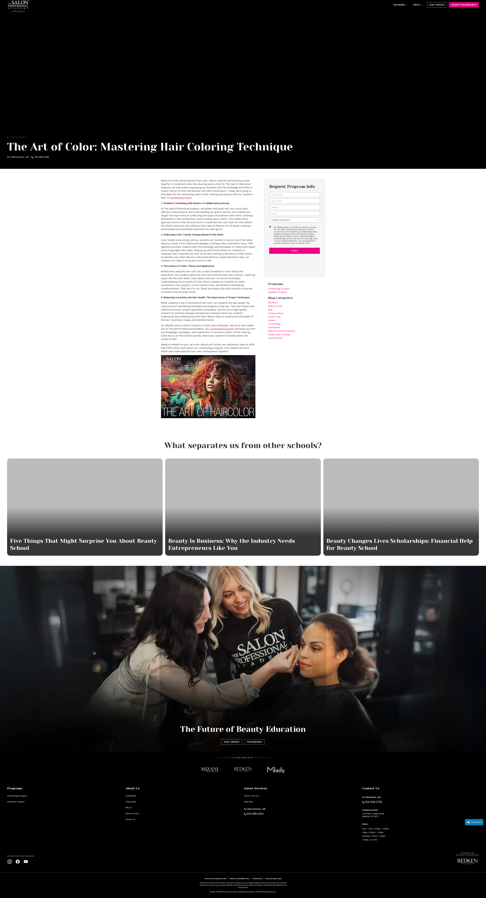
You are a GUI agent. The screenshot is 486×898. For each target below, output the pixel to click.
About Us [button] (133, 788)
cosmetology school (181, 197)
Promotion (476, 822)
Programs (399, 4)
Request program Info (464, 4)
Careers (272, 320)
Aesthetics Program (277, 292)
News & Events (17, 137)
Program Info (254, 741)
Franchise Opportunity (273, 878)
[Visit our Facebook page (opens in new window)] (17, 861)
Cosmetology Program (279, 288)
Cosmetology (274, 323)
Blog (270, 309)
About (416, 4)
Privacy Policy (257, 878)
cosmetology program (222, 328)
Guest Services (437, 4)
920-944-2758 (373, 802)
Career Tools (274, 316)
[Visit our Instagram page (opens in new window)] (9, 861)
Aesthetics (273, 302)
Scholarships (131, 795)
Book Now (248, 801)
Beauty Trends (275, 306)
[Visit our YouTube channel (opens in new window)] (25, 861)
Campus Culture (275, 313)
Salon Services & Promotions (281, 331)
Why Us (129, 807)
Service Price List (251, 795)
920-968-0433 (260, 813)
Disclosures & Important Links (215, 878)
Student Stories (275, 338)
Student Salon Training (279, 334)
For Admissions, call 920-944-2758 (28, 156)
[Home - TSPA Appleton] (18, 5)
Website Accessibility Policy (239, 878)
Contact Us (130, 819)
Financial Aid (274, 327)
